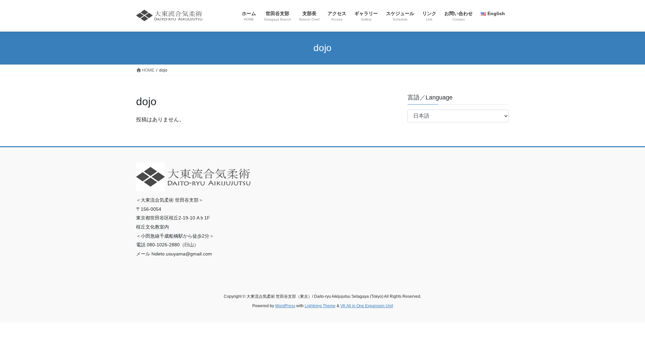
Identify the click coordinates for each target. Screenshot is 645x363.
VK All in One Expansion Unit (366, 306)
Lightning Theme (320, 306)
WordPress (285, 306)
